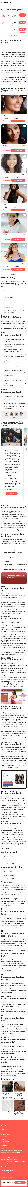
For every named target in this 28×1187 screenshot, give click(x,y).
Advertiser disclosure (6, 1134)
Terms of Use (4, 1139)
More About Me (5, 1132)
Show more (14, 35)
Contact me (4, 1129)
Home (2, 5)
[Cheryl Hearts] (12, 2)
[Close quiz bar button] (2, 1181)
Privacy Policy (5, 1141)
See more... (14, 274)
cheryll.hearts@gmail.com (7, 1172)
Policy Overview (5, 1136)
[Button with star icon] (3, 97)
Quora (10, 1177)
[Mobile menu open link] (25, 2)
